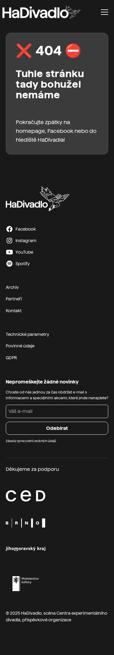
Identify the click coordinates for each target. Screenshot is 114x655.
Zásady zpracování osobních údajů (31, 441)
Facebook (60, 131)
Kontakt (14, 310)
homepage (30, 131)
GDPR (11, 357)
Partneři (14, 298)
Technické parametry (27, 334)
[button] (104, 12)
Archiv (12, 287)
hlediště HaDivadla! (40, 140)
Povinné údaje (20, 345)
